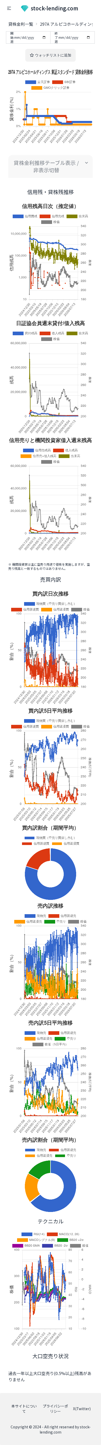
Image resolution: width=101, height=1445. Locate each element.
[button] (9, 8)
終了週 (56, 37)
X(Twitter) (82, 1408)
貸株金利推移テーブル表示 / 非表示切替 (46, 166)
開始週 (11, 37)
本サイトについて (24, 1408)
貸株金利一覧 (20, 24)
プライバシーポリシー (55, 1408)
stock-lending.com (54, 8)
